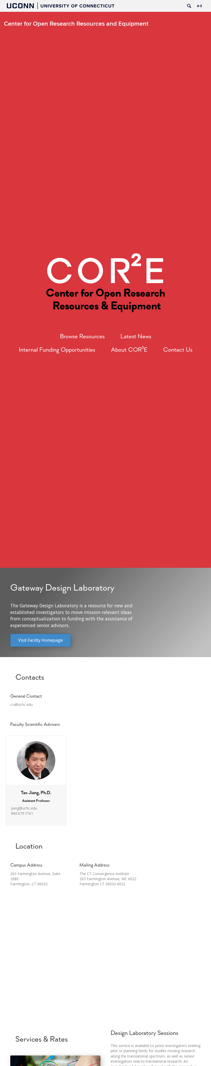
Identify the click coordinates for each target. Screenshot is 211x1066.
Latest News (135, 337)
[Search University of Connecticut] (189, 6)
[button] (40, 640)
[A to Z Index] (199, 6)
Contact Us (177, 350)
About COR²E (129, 350)
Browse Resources (82, 337)
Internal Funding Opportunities (57, 350)
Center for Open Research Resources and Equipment (76, 23)
